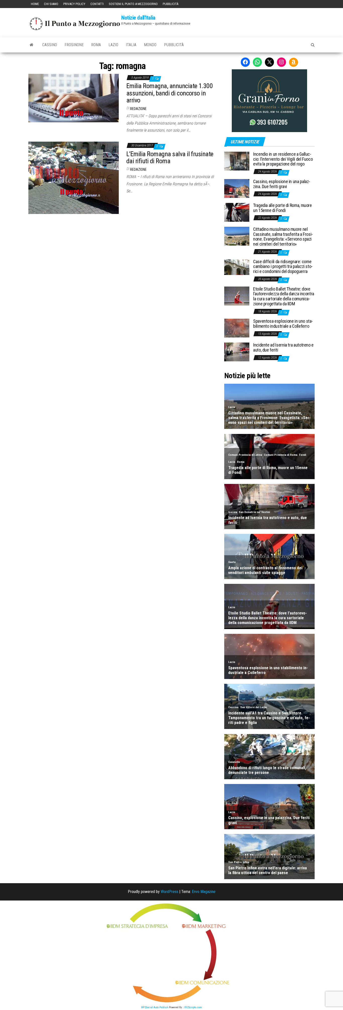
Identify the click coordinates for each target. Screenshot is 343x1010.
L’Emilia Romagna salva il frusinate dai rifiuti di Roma (169, 157)
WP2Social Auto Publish (154, 1007)
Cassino (49, 44)
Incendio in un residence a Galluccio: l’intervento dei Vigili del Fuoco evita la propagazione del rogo (283, 159)
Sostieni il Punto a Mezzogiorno (133, 4)
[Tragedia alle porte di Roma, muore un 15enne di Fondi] (236, 212)
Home (35, 4)
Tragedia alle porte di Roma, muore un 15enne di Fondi (282, 208)
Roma (96, 44)
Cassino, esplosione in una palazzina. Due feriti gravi (281, 184)
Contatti (97, 4)
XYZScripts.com (193, 1007)
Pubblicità (170, 4)
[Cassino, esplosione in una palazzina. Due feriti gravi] (236, 188)
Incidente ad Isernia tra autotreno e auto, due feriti (283, 347)
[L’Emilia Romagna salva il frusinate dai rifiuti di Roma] (73, 177)
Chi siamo (51, 4)
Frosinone (74, 44)
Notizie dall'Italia (138, 18)
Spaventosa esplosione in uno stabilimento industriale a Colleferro (283, 323)
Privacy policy (74, 4)
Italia (131, 44)
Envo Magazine (203, 891)
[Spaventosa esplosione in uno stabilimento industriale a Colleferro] (236, 327)
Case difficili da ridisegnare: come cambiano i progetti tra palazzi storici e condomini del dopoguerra (283, 266)
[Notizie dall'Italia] (31, 44)
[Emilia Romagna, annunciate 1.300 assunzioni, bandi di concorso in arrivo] (73, 97)
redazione (138, 109)
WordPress (169, 891)
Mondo (150, 44)
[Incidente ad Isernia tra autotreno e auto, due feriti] (236, 351)
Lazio (113, 44)
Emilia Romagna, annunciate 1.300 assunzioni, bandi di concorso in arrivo (169, 93)
